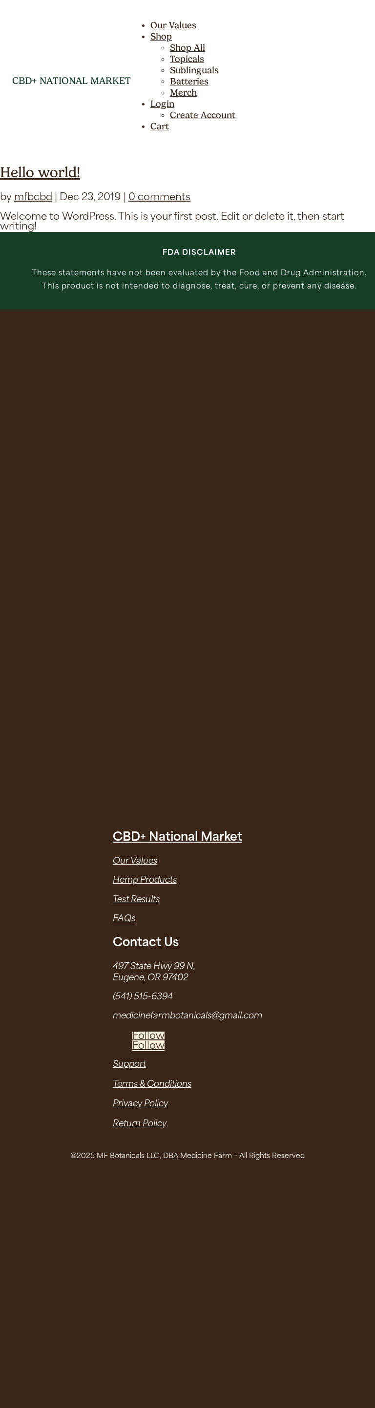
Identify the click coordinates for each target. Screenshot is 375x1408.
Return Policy (140, 1124)
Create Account (202, 115)
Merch (183, 92)
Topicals (187, 58)
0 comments (159, 198)
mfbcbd (33, 198)
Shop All (187, 47)
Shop (161, 36)
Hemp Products (145, 880)
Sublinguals (194, 70)
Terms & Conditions (152, 1084)
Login (162, 103)
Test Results (136, 900)
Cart (159, 126)
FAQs (124, 919)
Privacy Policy (140, 1104)
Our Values (173, 25)
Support (129, 1064)
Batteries (189, 81)
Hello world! (40, 172)
